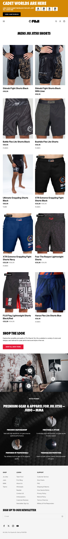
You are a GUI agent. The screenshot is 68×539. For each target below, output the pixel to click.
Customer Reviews (22, 500)
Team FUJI (19, 477)
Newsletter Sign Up (22, 503)
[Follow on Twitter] (8, 526)
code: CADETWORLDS (12, 14)
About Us (19, 483)
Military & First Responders (45, 503)
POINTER (23, 532)
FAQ (38, 483)
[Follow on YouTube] (17, 526)
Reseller (18, 490)
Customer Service (42, 477)
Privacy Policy (41, 493)
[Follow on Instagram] (13, 526)
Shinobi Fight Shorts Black (15, 88)
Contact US (20, 493)
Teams (5, 487)
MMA (4, 483)
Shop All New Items (13, 347)
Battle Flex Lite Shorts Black (16, 141)
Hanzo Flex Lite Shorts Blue (48, 315)
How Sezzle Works (43, 490)
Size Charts (40, 480)
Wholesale (19, 487)
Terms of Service (42, 500)
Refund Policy (41, 497)
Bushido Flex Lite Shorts (46, 141)
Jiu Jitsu (5, 477)
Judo (4, 480)
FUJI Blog (19, 480)
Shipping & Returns (43, 487)
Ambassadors (20, 497)
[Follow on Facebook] (4, 526)
